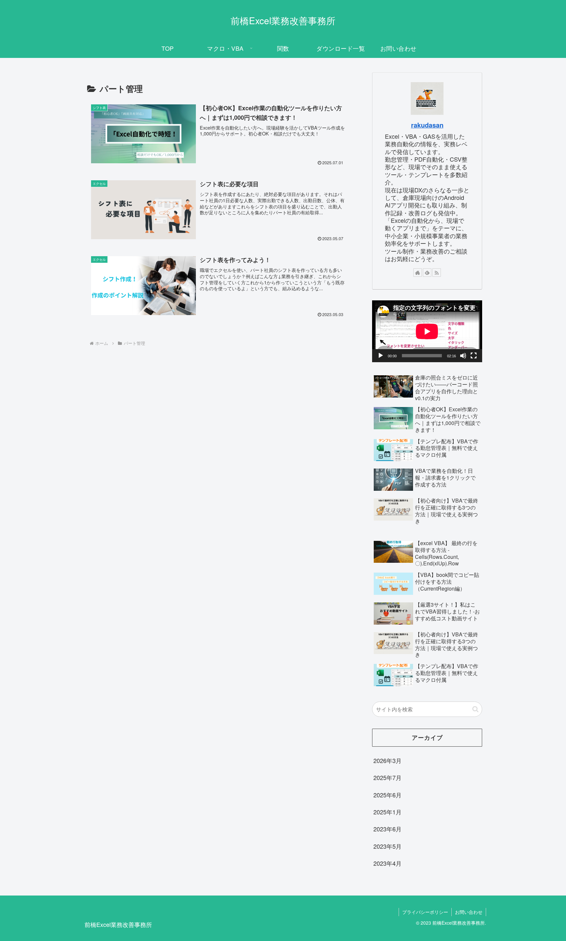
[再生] (380, 355)
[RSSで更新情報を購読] (436, 272)
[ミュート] (463, 355)
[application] (427, 331)
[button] (475, 709)
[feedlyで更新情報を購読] (427, 272)
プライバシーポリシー (425, 912)
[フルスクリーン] (473, 355)
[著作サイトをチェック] (417, 272)
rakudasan (427, 125)
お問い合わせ (468, 912)
